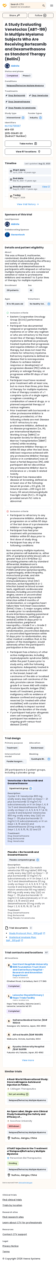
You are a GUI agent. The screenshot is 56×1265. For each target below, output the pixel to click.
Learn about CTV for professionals (22, 1222)
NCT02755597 (13, 125)
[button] (25, 85)
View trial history (26, 204)
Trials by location (12, 1205)
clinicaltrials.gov (25, 1183)
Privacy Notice (10, 1246)
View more (28, 1060)
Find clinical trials (12, 1199)
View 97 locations (26, 151)
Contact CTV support (14, 1234)
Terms (6, 1251)
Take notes (26, 143)
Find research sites (13, 1217)
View (44, 186)
